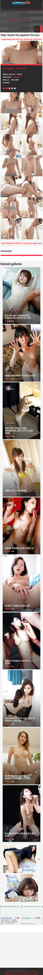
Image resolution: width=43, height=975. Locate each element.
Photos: (5, 80)
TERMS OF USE (26, 973)
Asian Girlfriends (26, 20)
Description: (6, 83)
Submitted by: (7, 77)
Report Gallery (21, 69)
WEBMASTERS (8, 973)
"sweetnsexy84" (16, 77)
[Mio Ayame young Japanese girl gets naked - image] (11, 102)
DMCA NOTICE (17, 973)
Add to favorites (8, 69)
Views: (13, 80)
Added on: (6, 74)
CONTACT (32, 971)
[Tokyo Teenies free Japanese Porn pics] (21, 3)
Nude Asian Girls (25, 9)
